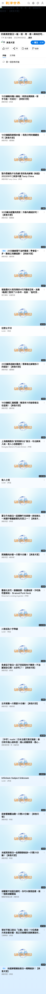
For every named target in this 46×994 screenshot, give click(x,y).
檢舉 (37, 48)
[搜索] (29, 3)
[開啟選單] (3, 3)
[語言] (33, 3)
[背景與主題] (38, 3)
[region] (23, 19)
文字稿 (12, 55)
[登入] (42, 3)
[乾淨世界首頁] (13, 3)
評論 (4, 55)
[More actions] (44, 96)
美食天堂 (10, 42)
